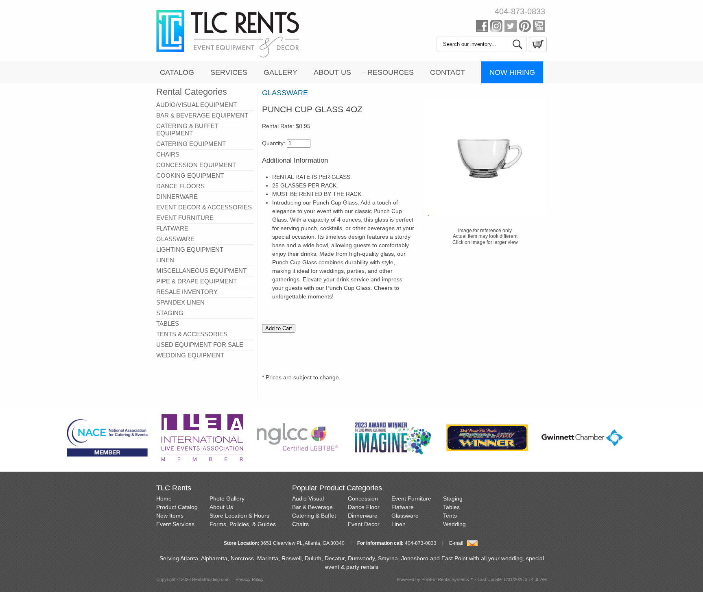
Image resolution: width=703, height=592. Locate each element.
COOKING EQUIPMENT (190, 175)
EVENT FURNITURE (185, 217)
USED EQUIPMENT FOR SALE (199, 344)
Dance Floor (364, 507)
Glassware (405, 515)
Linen (398, 524)
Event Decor (364, 524)
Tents (450, 515)
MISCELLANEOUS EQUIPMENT (201, 270)
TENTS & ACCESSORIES (191, 334)
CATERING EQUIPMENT (191, 143)
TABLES (167, 323)
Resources (390, 72)
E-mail (456, 543)
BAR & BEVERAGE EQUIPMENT (202, 115)
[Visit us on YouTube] (539, 27)
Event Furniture (411, 498)
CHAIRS (167, 154)
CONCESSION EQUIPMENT (196, 164)
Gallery (280, 72)
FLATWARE (172, 228)
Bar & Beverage (312, 507)
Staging (453, 498)
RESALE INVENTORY (187, 291)
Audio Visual (308, 498)
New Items (169, 515)
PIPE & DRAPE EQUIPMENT (196, 281)
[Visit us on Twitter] (510, 27)
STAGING (169, 312)
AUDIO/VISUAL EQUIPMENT (196, 104)
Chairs (300, 524)
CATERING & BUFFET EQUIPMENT (187, 129)
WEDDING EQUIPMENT (190, 355)
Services (228, 72)
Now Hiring (512, 72)
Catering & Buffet (314, 515)
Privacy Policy (250, 579)
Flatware (402, 507)
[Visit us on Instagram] (496, 27)
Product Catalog (177, 507)
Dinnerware (363, 515)
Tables (451, 507)
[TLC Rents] (227, 56)
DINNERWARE (177, 196)
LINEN (165, 260)
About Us (332, 72)
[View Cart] (537, 50)
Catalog (177, 72)
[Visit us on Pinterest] (525, 27)
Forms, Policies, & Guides (243, 524)
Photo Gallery (227, 498)
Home (164, 498)
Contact (447, 72)
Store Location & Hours (239, 515)
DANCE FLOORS (180, 186)
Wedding (454, 524)
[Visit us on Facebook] (482, 27)
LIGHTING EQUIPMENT (189, 249)
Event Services (175, 524)
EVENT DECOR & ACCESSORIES (204, 207)
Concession (363, 498)
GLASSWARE (175, 238)
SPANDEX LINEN (180, 302)
